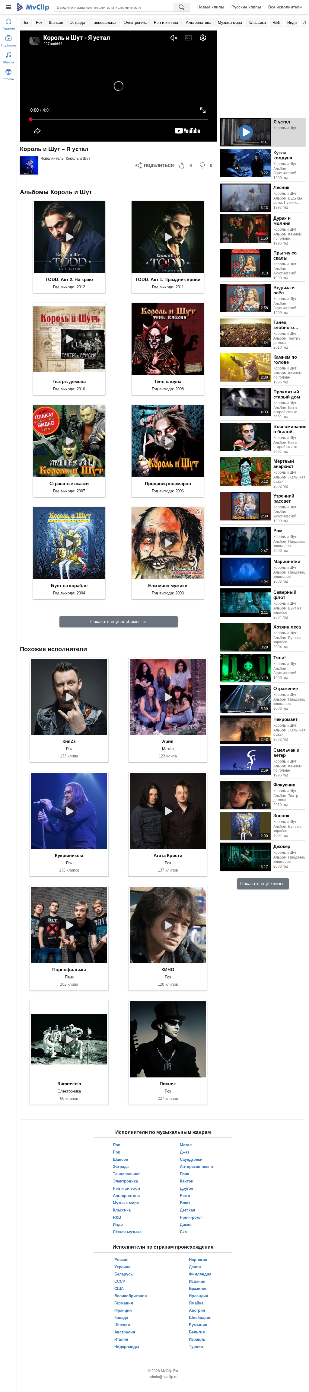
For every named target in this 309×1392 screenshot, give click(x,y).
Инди (292, 22)
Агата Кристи (168, 855)
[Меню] (8, 7)
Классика (257, 22)
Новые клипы (210, 7)
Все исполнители (285, 7)
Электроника (135, 22)
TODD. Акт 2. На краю (69, 279)
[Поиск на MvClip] (181, 7)
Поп (25, 22)
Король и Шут (78, 158)
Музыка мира (230, 22)
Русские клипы (246, 7)
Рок (39, 22)
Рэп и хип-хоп (166, 22)
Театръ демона (69, 381)
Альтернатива (198, 22)
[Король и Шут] (29, 165)
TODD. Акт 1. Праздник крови (167, 279)
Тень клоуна (167, 381)
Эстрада (77, 22)
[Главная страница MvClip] (33, 7)
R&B (276, 22)
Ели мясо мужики (167, 585)
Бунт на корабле (69, 585)
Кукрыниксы (69, 855)
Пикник (168, 1083)
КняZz (69, 741)
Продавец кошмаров (168, 483)
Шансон (56, 22)
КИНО (167, 969)
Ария (168, 741)
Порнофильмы (69, 969)
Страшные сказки (69, 483)
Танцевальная (104, 22)
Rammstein (69, 1083)
